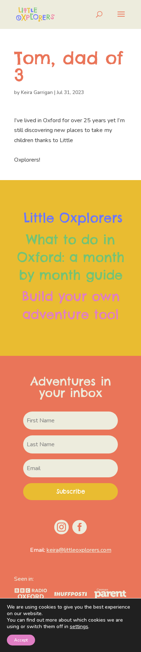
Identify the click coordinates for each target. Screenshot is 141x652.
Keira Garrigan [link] (37, 92)
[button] (121, 19)
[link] (35, 14)
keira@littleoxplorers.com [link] (79, 550)
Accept (21, 640)
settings (79, 626)
